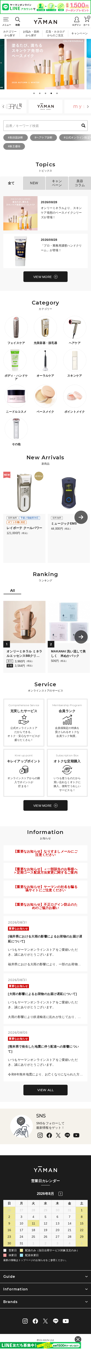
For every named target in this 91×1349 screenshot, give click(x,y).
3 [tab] (46, 94)
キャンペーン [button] (57, 183)
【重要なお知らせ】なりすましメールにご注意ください (45, 853)
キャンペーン (79, 33)
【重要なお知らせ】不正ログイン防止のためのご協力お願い (45, 906)
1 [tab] (34, 94)
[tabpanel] (45, 64)
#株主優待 (14, 146)
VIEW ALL (45, 1090)
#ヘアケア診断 (44, 137)
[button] (3, 106)
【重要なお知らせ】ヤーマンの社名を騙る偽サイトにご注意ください (45, 888)
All (12, 590)
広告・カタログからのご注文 (55, 33)
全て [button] (11, 183)
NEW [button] (34, 183)
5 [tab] (57, 94)
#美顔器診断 (15, 137)
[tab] (12, 591)
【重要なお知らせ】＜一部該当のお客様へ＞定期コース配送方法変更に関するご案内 (45, 870)
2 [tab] (40, 94)
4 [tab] (52, 94)
